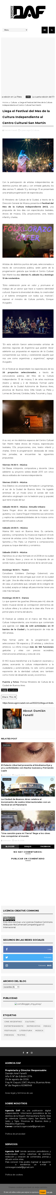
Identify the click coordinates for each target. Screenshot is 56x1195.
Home (5, 102)
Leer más (49, 1192)
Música (39, 1030)
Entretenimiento (14, 1026)
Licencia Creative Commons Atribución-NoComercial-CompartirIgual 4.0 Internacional (27, 925)
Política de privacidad (15, 1134)
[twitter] (27, 1052)
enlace (8, 1164)
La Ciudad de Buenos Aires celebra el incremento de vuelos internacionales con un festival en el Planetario (25, 802)
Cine (19, 97)
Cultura (14, 102)
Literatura (26, 1030)
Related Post (9, 738)
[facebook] (23, 1052)
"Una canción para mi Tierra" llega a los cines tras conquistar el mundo (25, 834)
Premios (9, 1035)
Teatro (21, 1035)
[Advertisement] (28, 65)
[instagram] (31, 1052)
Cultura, (36, 130)
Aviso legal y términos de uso (19, 1093)
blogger (10, 846)
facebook (46, 846)
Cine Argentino (9, 813)
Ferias (47, 1026)
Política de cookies (14, 1174)
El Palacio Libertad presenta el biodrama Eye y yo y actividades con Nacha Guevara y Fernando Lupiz (27, 768)
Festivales (10, 1030)
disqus (27, 846)
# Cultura (13, 690)
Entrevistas (33, 1026)
